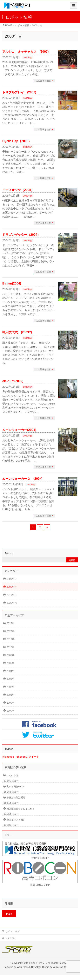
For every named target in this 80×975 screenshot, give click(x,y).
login (9, 913)
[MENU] (73, 5)
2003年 (10, 679)
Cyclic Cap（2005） (16, 141)
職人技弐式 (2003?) (17, 332)
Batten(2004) (11, 283)
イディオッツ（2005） (18, 190)
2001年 (10, 695)
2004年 (10, 671)
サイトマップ (12, 931)
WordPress (23, 967)
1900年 (10, 710)
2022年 (10, 631)
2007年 (10, 655)
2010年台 (12, 595)
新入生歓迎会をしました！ (21, 808)
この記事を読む (43, 80)
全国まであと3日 (15, 819)
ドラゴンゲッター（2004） (21, 234)
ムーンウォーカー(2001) (19, 429)
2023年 (10, 623)
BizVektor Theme (40, 967)
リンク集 (10, 937)
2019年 (10, 639)
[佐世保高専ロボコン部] (17, 7)
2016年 (10, 647)
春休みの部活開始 (16, 797)
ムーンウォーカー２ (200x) (22, 478)
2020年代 (12, 603)
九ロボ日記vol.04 (16, 786)
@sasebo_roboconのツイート (20, 756)
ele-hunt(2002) (12, 381)
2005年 (10, 663)
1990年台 (12, 579)
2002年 (10, 687)
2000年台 (27, 57)
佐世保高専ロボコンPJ (35, 963)
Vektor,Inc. (58, 967)
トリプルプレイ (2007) (19, 92)
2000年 (10, 702)
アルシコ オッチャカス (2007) (25, 51)
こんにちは (12, 775)
